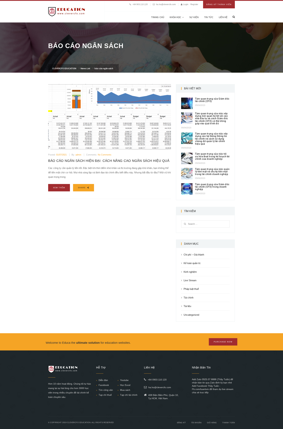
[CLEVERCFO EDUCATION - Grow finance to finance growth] (66, 11)
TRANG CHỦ (157, 17)
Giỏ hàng (212, 423)
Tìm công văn (106, 390)
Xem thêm (59, 188)
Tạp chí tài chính (128, 395)
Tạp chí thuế (105, 395)
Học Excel (125, 385)
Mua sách (125, 390)
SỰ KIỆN (194, 17)
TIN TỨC (208, 17)
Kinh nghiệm (190, 271)
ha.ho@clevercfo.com (166, 4)
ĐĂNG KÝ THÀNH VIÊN (219, 4)
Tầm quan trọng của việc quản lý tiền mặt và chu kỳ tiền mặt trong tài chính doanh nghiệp (212, 171)
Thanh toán (228, 423)
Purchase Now (223, 342)
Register (194, 4)
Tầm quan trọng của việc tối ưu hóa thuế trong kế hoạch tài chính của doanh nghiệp (212, 156)
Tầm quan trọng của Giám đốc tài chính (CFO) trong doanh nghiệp (212, 187)
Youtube (124, 380)
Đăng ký (181, 423)
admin (78, 154)
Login (186, 4)
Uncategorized (191, 314)
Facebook (104, 385)
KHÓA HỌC (175, 17)
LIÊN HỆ (223, 17)
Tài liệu (187, 306)
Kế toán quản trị (192, 263)
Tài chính (188, 297)
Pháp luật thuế (191, 288)
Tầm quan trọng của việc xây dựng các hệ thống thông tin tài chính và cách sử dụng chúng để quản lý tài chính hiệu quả (211, 138)
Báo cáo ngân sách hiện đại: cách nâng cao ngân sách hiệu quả (108, 161)
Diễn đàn (103, 380)
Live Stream (190, 280)
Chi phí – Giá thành (194, 254)
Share (82, 188)
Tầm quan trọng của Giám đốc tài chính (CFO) (212, 99)
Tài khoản (196, 423)
